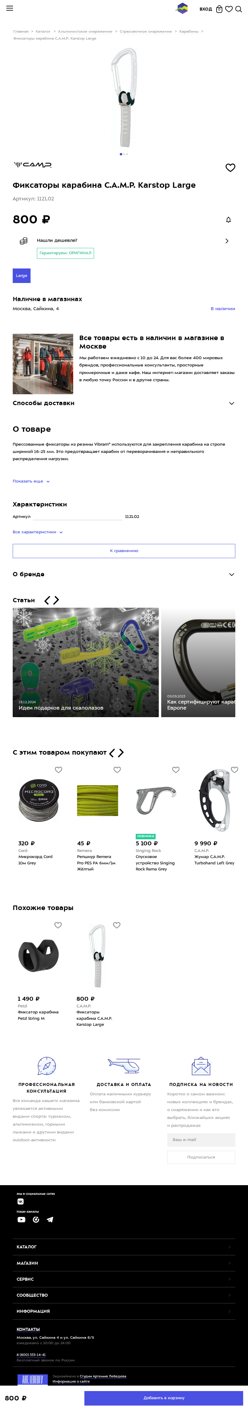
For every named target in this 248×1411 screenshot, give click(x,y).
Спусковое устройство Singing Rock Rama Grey (154, 863)
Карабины (188, 32)
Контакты (28, 1329)
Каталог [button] (27, 1246)
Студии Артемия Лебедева (103, 1376)
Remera (84, 851)
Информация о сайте (71, 1381)
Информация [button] (33, 1311)
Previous (8, 664)
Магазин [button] (27, 1263)
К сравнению (124, 551)
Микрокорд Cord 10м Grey (35, 860)
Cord (22, 851)
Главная (20, 32)
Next (240, 664)
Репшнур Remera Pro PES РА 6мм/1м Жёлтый (96, 863)
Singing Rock (147, 851)
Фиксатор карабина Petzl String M (38, 1015)
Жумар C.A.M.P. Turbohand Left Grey (214, 860)
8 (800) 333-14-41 (31, 1355)
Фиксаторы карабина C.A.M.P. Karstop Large (94, 1018)
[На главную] (181, 9)
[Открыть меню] (10, 9)
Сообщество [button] (32, 1295)
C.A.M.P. (201, 851)
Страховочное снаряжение (146, 32)
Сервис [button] (25, 1279)
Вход (206, 9)
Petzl (22, 1006)
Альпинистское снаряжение (85, 32)
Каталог (43, 32)
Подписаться (201, 1157)
